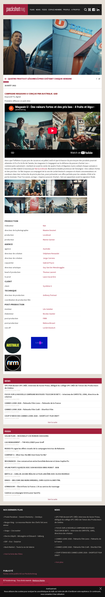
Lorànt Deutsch (49, 327)
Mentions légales (39, 580)
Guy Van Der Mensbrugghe (53, 267)
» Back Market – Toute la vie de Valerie (18, 547)
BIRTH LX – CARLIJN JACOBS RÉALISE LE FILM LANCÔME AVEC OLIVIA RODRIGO (37, 474)
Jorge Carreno (49, 258)
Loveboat (42, 168)
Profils (66, 9)
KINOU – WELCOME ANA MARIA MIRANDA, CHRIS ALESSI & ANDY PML (32, 480)
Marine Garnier (49, 239)
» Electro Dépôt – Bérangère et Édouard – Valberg (23, 536)
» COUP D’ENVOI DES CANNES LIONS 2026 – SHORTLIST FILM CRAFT (78, 554)
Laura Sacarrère (49, 277)
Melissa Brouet (49, 323)
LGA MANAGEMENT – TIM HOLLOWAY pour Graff (24, 442)
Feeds (44, 9)
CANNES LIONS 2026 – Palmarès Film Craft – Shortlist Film (29, 409)
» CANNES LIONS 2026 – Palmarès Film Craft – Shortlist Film (78, 547)
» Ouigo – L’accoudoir (12, 530)
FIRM (45, 318)
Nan (36, 168)
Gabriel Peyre (48, 263)
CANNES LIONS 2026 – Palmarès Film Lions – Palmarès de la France (33, 403)
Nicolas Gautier (49, 313)
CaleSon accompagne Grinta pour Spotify (22, 493)
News (38, 9)
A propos (75, 9)
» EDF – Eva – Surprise (12, 541)
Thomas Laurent (49, 272)
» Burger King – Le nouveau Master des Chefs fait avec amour (25, 523)
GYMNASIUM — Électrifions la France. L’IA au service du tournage (32, 486)
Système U (47, 286)
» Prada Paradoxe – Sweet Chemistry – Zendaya (22, 517)
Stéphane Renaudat (51, 253)
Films (32, 9)
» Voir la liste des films (13, 554)
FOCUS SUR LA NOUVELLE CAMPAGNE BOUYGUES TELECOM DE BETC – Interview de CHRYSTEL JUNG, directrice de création (52, 395)
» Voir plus (59, 562)
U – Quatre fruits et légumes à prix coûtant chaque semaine (38, 79)
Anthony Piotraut (50, 295)
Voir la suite (52, 422)
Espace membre (55, 9)
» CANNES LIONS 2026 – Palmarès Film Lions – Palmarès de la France (78, 540)
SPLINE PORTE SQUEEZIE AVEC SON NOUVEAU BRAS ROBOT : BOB (32, 467)
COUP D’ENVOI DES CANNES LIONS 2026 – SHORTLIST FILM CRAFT (32, 416)
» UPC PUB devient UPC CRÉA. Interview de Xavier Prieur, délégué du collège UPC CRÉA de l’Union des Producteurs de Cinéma (78, 520)
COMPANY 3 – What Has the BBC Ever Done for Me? (25, 455)
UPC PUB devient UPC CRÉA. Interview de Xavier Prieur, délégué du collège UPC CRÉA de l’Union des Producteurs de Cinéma (51, 386)
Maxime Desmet (49, 230)
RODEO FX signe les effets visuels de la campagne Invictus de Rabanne (35, 448)
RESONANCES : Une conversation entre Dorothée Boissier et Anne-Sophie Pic (37, 461)
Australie (46, 249)
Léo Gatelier (48, 309)
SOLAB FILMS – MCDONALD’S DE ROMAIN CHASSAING (27, 436)
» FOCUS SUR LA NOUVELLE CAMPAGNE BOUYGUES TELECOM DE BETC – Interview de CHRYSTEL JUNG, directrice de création (75, 531)
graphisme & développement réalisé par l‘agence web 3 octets (26, 583)
